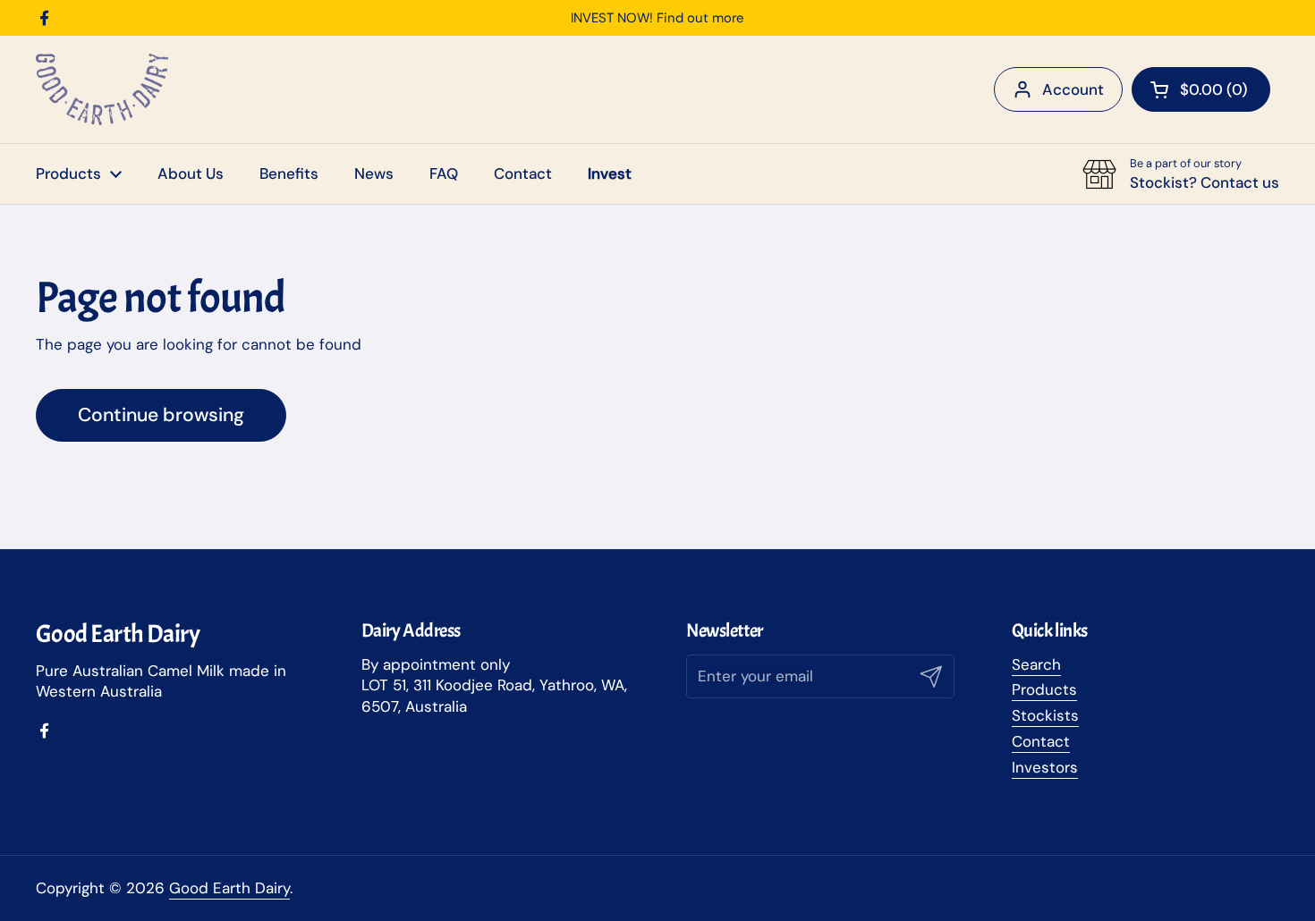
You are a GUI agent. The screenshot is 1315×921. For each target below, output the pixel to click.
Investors (1045, 767)
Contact (1041, 741)
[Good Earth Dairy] (102, 89)
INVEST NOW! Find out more (657, 18)
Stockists (1045, 715)
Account (1073, 89)
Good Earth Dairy (229, 888)
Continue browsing (161, 414)
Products (1044, 689)
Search (1036, 664)
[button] (1201, 89)
